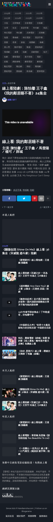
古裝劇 (40, 23)
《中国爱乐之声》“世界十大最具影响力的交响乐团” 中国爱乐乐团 (34, 326)
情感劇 (7, 52)
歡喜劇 (29, 71)
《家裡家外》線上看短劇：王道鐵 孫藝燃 (33, 261)
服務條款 (43, 516)
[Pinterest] (35, 198)
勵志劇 (19, 66)
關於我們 (21, 516)
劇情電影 (28, 62)
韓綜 (28, 66)
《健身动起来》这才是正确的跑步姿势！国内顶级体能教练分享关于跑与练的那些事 (33, 302)
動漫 (28, 47)
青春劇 (15, 37)
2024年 (18, 18)
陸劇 (25, 52)
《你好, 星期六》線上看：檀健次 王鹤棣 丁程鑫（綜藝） (34, 352)
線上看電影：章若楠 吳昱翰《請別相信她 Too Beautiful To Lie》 (34, 437)
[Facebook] (9, 198)
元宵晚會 (16, 23)
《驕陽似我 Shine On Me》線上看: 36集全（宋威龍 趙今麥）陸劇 (25, 251)
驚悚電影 (41, 71)
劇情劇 (40, 62)
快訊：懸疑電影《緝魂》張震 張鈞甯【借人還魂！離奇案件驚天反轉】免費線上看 (34, 341)
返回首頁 (10, 516)
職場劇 (38, 66)
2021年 (29, 13)
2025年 (29, 18)
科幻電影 (26, 37)
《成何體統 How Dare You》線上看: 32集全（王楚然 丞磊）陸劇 (33, 289)
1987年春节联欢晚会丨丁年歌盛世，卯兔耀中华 (34, 313)
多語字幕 (25, 28)
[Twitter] (24, 198)
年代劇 (36, 28)
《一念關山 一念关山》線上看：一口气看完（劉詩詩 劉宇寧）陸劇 (34, 451)
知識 (6, 37)
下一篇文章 (8, 207)
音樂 (6, 42)
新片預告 (28, 57)
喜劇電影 (35, 52)
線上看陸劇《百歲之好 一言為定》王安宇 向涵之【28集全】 (33, 274)
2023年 (7, 18)
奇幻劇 (19, 33)
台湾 (6, 28)
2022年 (39, 13)
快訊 (45, 28)
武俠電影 (30, 33)
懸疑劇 (19, 71)
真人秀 (7, 47)
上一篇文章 (44, 207)
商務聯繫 (32, 516)
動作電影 (18, 47)
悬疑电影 (39, 47)
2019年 (7, 13)
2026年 (39, 18)
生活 (14, 28)
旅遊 (23, 42)
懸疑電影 (8, 71)
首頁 (4, 83)
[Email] (41, 198)
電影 (39, 57)
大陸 (6, 23)
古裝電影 (28, 23)
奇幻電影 (8, 33)
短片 (45, 52)
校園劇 (32, 42)
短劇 (6, 57)
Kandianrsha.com (25, 508)
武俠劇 (42, 33)
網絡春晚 (16, 62)
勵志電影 (8, 66)
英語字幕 (39, 37)
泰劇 (41, 42)
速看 (16, 52)
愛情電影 (16, 57)
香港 (14, 42)
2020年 (18, 13)
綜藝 (6, 62)
